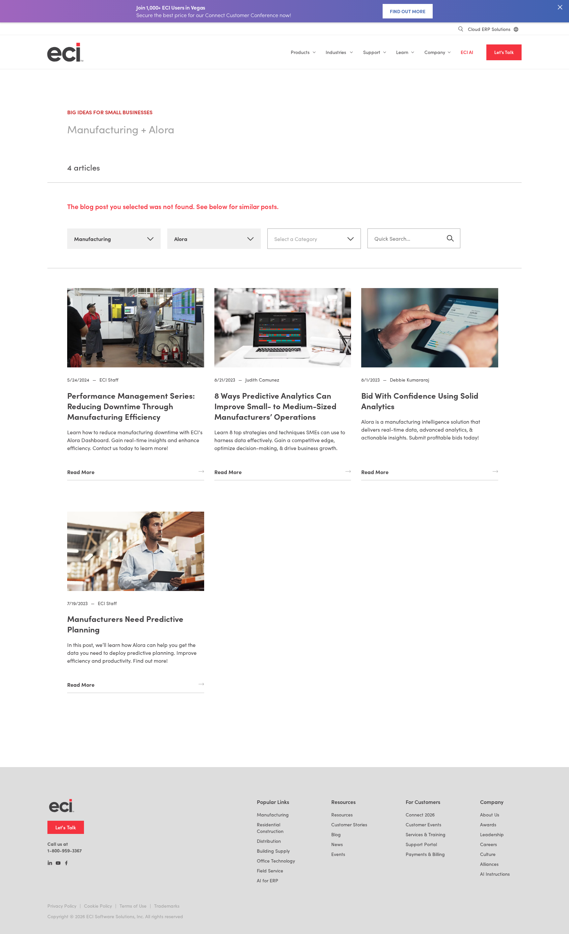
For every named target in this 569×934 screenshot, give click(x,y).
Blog (336, 834)
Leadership (492, 834)
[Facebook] (66, 863)
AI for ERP (267, 880)
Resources (342, 815)
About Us (489, 815)
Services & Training (426, 834)
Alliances (489, 864)
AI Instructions (495, 874)
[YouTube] (58, 863)
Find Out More (407, 11)
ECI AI (467, 52)
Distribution (269, 841)
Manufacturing (273, 815)
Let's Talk (504, 52)
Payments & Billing (425, 854)
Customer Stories (349, 824)
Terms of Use (133, 906)
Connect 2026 (420, 815)
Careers (488, 844)
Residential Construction (270, 827)
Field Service (270, 870)
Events (338, 854)
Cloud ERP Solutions (489, 29)
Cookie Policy (98, 906)
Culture (488, 854)
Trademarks (166, 906)
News (337, 844)
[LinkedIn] (49, 863)
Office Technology (276, 861)
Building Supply (273, 851)
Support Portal (421, 844)
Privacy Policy (61, 906)
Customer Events (423, 824)
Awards (488, 824)
